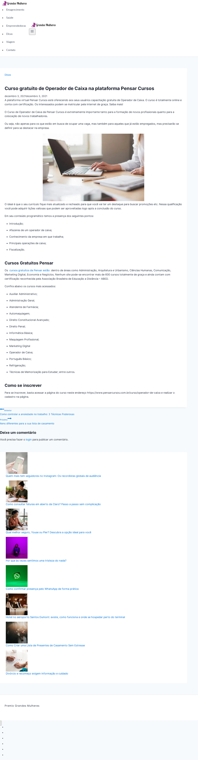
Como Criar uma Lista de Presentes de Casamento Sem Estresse (45, 645)
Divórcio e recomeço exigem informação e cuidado (37, 673)
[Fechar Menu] (1, 723)
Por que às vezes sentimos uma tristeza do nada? (36, 560)
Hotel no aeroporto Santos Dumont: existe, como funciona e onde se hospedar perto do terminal (65, 617)
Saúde (9, 18)
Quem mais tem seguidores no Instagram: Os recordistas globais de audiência (53, 475)
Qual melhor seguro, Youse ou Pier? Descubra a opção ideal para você (48, 532)
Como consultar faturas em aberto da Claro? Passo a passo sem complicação (53, 504)
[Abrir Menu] (32, 32)
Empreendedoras (16, 26)
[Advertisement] (128, 28)
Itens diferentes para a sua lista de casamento (27, 422)
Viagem (10, 42)
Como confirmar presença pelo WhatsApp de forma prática (42, 588)
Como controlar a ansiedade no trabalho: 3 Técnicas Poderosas (37, 412)
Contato (10, 50)
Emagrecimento (15, 10)
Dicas (9, 34)
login (29, 439)
